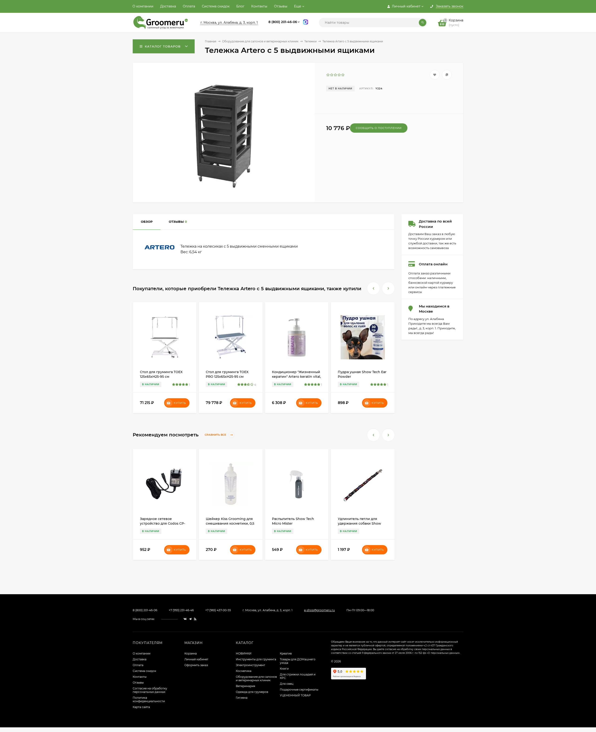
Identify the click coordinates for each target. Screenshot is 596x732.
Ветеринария (245, 686)
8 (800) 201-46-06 (282, 22)
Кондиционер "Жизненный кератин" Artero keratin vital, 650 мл (296, 376)
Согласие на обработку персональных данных (150, 690)
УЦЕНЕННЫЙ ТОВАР (295, 695)
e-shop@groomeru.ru (319, 610)
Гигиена (241, 697)
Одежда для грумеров (252, 692)
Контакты (259, 6)
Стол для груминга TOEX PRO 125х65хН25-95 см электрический (227, 376)
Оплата (189, 6)
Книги (284, 668)
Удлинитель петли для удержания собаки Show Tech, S (359, 523)
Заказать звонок (449, 6)
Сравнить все (216, 435)
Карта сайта (141, 707)
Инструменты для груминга (256, 659)
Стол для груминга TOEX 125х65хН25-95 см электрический (161, 376)
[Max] (305, 23)
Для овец (286, 683)
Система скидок (216, 6)
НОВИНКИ (243, 653)
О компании (142, 6)
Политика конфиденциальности (149, 699)
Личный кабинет (196, 659)
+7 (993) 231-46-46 (181, 610)
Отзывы (280, 6)
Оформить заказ (196, 665)
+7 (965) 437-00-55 (218, 610)
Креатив (286, 653)
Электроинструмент (250, 665)
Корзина (190, 653)
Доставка (168, 6)
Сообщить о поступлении (379, 128)
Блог (240, 6)
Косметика (243, 671)
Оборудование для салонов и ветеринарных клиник (260, 41)
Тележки (310, 41)
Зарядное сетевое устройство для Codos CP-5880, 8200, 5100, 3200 (162, 523)
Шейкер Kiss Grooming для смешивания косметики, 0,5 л (230, 523)
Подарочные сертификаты (299, 689)
